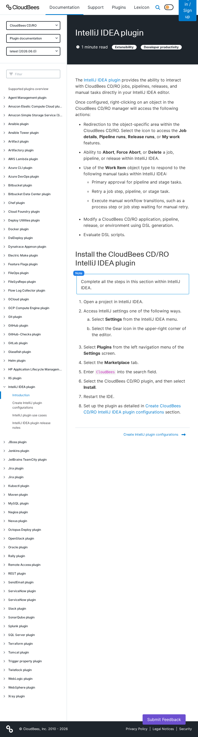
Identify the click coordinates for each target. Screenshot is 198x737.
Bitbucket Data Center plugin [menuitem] (29, 194)
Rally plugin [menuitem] (16, 556)
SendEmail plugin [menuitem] (21, 582)
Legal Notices (163, 729)
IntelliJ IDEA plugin (102, 79)
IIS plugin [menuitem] (14, 378)
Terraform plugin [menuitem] (20, 643)
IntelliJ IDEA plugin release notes (31, 425)
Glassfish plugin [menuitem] (19, 352)
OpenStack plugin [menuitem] (21, 538)
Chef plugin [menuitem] (16, 203)
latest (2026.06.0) (23, 51)
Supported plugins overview (28, 89)
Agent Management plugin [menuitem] (27, 98)
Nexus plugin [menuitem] (17, 521)
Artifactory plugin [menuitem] (21, 150)
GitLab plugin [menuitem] (18, 343)
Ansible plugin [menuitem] (18, 124)
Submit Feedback (164, 719)
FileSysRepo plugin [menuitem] (22, 282)
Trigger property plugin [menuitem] (25, 661)
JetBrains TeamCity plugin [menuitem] (27, 459)
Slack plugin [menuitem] (17, 608)
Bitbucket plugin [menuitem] (20, 185)
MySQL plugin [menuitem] (18, 503)
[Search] (157, 7)
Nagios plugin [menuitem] (18, 512)
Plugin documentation (26, 38)
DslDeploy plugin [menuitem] (20, 238)
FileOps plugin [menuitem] (18, 273)
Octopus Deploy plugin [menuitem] (24, 530)
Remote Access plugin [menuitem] (24, 565)
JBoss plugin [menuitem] (17, 442)
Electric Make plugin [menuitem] (23, 255)
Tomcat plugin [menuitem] (18, 652)
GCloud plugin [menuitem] (18, 299)
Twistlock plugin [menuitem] (20, 670)
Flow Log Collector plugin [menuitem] (26, 290)
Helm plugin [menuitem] (17, 360)
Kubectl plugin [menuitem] (18, 486)
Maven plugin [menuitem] (18, 494)
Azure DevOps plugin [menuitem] (23, 176)
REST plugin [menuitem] (17, 573)
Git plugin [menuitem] (15, 317)
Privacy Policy (136, 729)
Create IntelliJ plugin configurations (27, 405)
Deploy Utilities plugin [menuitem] (24, 220)
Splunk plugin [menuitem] (18, 626)
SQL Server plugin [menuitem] (21, 635)
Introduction (21, 395)
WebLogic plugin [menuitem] (20, 679)
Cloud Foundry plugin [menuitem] (24, 211)
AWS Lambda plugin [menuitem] (23, 159)
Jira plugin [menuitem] (15, 468)
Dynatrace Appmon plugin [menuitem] (27, 247)
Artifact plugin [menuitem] (18, 141)
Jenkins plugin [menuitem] (18, 451)
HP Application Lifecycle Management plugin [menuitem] (37, 369)
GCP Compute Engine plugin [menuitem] (28, 308)
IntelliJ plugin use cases (29, 415)
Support (96, 7)
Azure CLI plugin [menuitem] (20, 168)
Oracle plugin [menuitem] (18, 547)
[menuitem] (64, 7)
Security (185, 729)
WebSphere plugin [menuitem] (21, 687)
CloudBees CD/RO (23, 25)
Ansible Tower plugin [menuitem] (23, 133)
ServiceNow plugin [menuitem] (22, 591)
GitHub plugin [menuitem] (18, 325)
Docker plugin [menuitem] (18, 229)
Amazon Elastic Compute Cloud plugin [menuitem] (36, 106)
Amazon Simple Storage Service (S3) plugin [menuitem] (37, 115)
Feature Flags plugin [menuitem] (23, 264)
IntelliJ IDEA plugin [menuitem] (21, 387)
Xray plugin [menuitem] (16, 696)
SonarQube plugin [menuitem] (21, 617)
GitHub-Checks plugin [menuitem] (24, 334)
